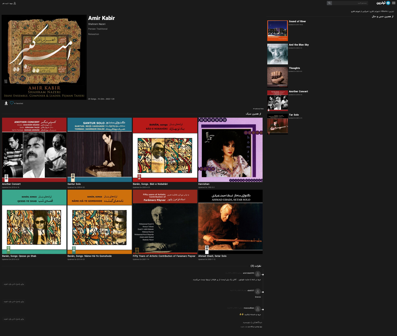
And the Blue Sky (299, 45)
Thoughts (294, 68)
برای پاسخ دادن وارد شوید (14, 284)
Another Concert (298, 91)
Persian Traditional (97, 29)
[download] (6, 103)
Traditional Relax (259, 109)
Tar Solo (294, 115)
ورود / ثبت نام (8, 3)
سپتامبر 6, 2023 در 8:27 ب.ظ (234, 273)
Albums (384, 11)
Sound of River (297, 21)
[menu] (393, 2)
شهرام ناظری (375, 11)
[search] (329, 3)
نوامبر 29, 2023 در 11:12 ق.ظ (238, 290)
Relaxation (93, 34)
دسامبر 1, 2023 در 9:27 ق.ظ (235, 308)
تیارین (391, 11)
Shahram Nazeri (96, 24)
